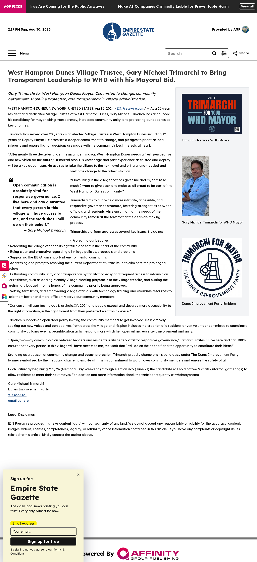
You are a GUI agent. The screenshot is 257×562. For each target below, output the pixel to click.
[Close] (78, 475)
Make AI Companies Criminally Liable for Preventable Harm (173, 6)
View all (247, 6)
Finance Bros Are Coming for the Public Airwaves (58, 6)
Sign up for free (43, 541)
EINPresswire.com (130, 108)
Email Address (23, 523)
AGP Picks (13, 6)
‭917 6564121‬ (17, 395)
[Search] (214, 53)
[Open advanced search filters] (224, 53)
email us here (18, 400)
